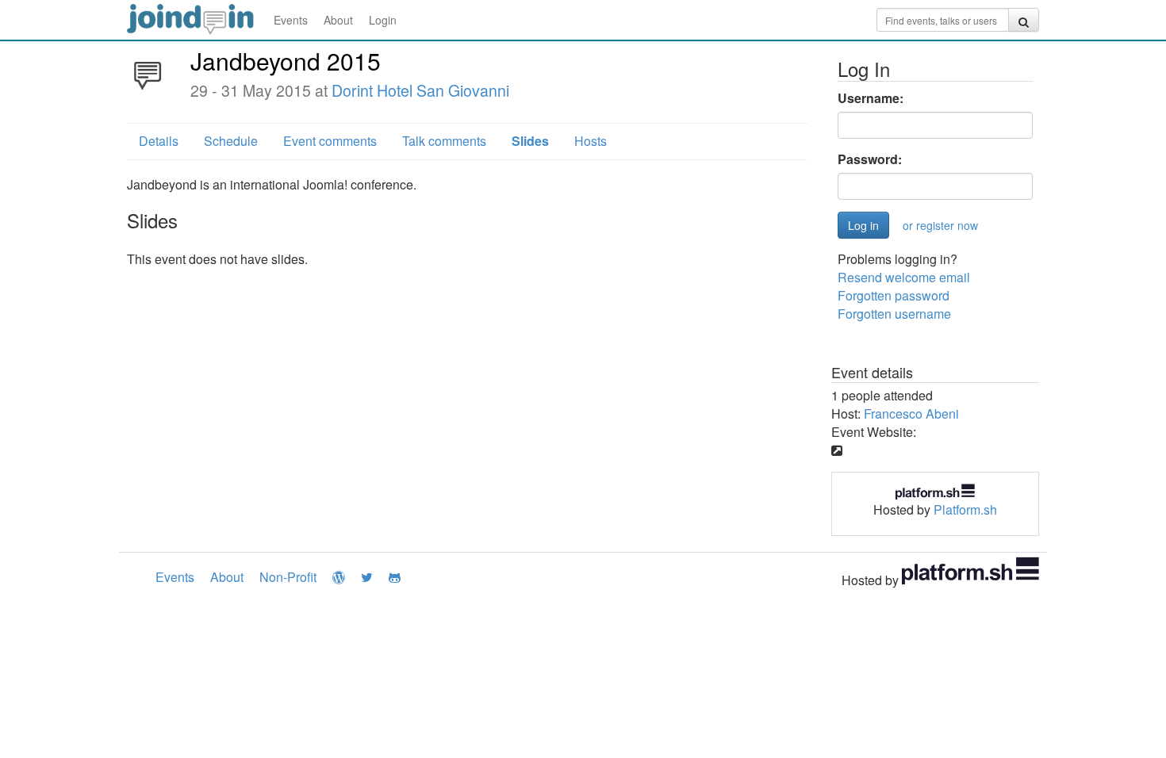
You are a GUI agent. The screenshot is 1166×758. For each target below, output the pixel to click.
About (338, 20)
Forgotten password (893, 295)
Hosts (590, 141)
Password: (870, 159)
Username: (870, 98)
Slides (530, 141)
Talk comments (444, 141)
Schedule (231, 141)
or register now (940, 225)
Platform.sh (965, 509)
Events (291, 20)
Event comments (330, 141)
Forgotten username (894, 313)
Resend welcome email (904, 277)
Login (383, 20)
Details (158, 141)
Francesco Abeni (911, 413)
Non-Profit (287, 577)
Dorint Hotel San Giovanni (420, 90)
